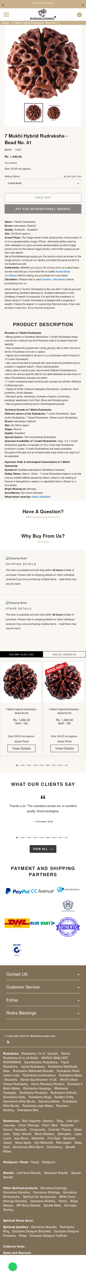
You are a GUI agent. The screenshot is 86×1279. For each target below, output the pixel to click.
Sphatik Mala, (53, 1205)
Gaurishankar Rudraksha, (41, 1062)
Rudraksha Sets (27, 1110)
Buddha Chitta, (64, 1097)
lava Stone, (21, 1138)
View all (41, 849)
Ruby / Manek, (22, 1134)
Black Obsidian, (45, 1134)
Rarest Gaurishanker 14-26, (38, 1079)
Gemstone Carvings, (53, 1188)
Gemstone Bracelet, (44, 1227)
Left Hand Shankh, (29, 1173)
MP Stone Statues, (28, 1205)
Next (83, 5)
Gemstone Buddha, (43, 1201)
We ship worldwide (43, 3)
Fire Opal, (54, 1138)
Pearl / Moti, (50, 1125)
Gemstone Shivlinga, (47, 1192)
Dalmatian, (65, 1134)
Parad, (35, 1162)
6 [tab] (48, 765)
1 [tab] (16, 765)
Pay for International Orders (43, 209)
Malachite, (38, 1138)
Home (5, 22)
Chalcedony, (55, 1147)
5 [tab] (41, 765)
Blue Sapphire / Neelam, (38, 1121)
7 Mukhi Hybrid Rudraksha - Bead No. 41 (36, 22)
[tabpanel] (21, 712)
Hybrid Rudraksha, (33, 1066)
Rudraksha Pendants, (33, 1092)
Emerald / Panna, (59, 1129)
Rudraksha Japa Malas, (38, 1106)
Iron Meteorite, (44, 1142)
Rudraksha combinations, (39, 1075)
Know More (43, 541)
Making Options (43, 176)
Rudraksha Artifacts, (64, 1092)
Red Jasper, (64, 1142)
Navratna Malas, (49, 1101)
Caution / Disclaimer (54, 279)
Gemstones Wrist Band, (28, 1147)
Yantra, (63, 1201)
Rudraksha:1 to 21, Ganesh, (40, 1053)
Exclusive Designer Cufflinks (48, 1235)
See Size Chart (73, 176)
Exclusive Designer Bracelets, (32, 1231)
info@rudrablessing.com (46, 517)
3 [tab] (29, 765)
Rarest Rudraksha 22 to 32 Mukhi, (36, 1055)
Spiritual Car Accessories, (40, 1196)
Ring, (60, 1121)
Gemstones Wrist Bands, (19, 1101)
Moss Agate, (23, 1142)
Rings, (23, 1235)
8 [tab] (60, 765)
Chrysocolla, (38, 1129)
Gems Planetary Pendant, (48, 1084)
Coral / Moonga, (29, 1125)
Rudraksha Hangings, (37, 1088)
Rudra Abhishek (41, 497)
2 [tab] (23, 765)
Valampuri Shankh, (56, 1173)
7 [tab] (54, 765)
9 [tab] (66, 765)
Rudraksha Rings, (40, 1097)
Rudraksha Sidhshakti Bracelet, (33, 1071)
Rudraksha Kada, (14, 1097)
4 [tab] (35, 765)
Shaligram (48, 1162)
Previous (3, 5)
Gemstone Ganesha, (17, 1192)
